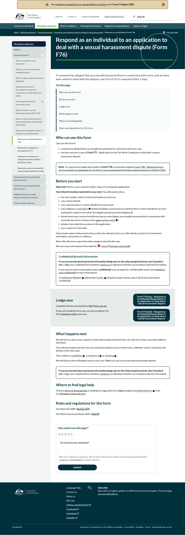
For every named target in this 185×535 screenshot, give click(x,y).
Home (16, 32)
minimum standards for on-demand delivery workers (81, 4)
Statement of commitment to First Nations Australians (101, 527)
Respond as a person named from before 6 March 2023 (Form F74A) (31, 169)
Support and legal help (90, 16)
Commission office (69, 314)
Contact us (72, 16)
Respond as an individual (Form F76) (30, 140)
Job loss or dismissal (23, 26)
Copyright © (17, 527)
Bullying (17, 49)
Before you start (67, 99)
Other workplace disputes (24, 203)
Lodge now (64, 106)
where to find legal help (75, 390)
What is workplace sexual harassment (26, 62)
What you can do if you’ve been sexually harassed (28, 70)
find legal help (75, 460)
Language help (73, 487)
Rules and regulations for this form (76, 128)
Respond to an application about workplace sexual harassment (78, 32)
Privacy (148, 527)
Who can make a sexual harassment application (30, 79)
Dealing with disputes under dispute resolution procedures (26, 196)
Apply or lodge (140, 26)
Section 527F (83, 409)
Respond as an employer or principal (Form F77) (28, 149)
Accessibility (129, 527)
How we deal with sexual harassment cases (25, 103)
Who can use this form (70, 92)
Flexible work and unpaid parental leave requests (27, 187)
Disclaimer (140, 527)
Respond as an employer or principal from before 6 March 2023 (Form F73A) (29, 159)
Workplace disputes (47, 26)
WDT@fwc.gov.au (98, 306)
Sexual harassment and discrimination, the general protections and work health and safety (28, 91)
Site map (70, 500)
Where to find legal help (70, 121)
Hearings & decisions (90, 26)
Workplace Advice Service (72, 393)
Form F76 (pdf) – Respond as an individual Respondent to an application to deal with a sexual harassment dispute (151, 315)
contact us (105, 264)
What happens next (68, 113)
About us (59, 16)
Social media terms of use (162, 527)
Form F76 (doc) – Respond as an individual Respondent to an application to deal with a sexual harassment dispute (151, 300)
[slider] (65, 434)
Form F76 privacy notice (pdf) (116, 246)
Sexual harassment (45, 32)
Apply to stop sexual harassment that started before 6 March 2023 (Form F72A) (29, 122)
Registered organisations (117, 26)
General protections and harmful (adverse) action (26, 178)
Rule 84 (95, 414)
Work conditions (68, 26)
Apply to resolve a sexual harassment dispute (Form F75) (28, 111)
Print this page (172, 32)
